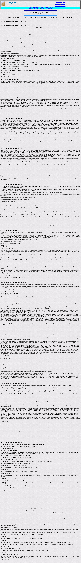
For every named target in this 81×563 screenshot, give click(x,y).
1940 (39, 8)
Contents (57, 2)
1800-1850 (42, 7)
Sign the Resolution (60, 1)
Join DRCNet (63, 3)
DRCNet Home (58, 3)
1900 (30, 8)
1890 (53, 7)
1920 (34, 8)
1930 (37, 8)
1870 (48, 7)
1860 (46, 7)
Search (64, 2)
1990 (51, 8)
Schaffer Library (63, 4)
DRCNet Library (57, 4)
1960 (44, 8)
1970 (46, 8)
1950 (42, 8)
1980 (49, 8)
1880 (50, 7)
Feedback (60, 2)
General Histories (30, 7)
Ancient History (37, 7)
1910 (32, 8)
